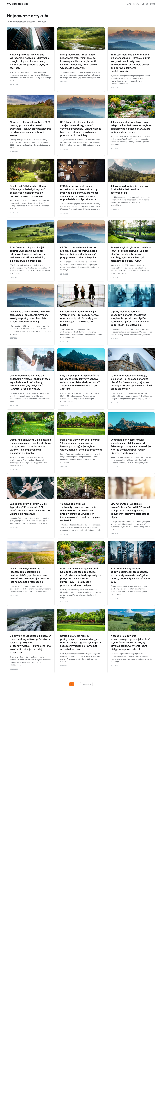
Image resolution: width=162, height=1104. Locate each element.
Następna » (86, 684)
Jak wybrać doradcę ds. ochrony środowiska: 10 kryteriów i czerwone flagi (129, 189)
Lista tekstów (133, 4)
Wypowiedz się (17, 3)
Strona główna (148, 4)
